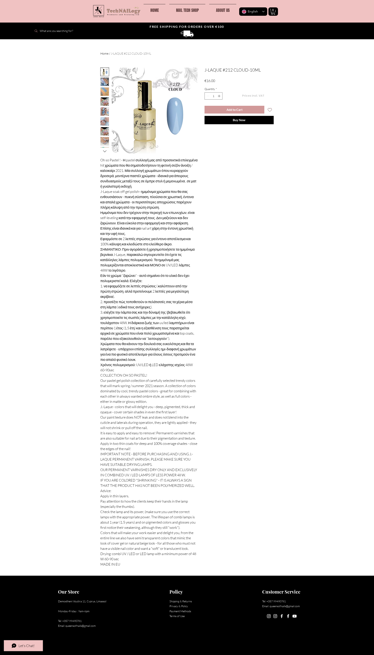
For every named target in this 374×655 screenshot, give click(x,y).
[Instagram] (268, 616)
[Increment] (219, 96)
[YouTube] (294, 616)
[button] (273, 12)
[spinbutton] (213, 96)
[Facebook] (281, 616)
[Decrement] (207, 96)
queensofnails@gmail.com (80, 625)
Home (104, 53)
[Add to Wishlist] (270, 110)
